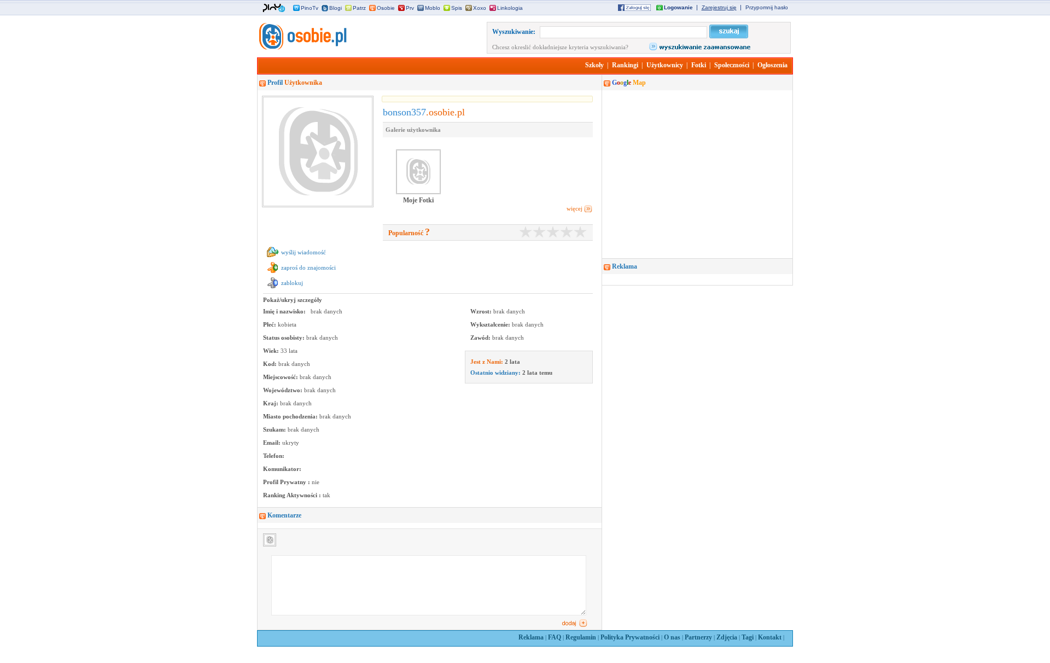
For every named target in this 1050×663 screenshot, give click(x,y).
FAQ (554, 637)
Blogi (335, 8)
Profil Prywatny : (287, 482)
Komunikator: (282, 469)
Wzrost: (481, 311)
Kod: (270, 363)
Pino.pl (273, 8)
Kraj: (271, 403)
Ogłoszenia (772, 65)
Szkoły (594, 65)
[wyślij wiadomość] (272, 257)
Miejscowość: (281, 377)
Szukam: (275, 429)
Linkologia (510, 8)
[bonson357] (302, 47)
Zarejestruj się (719, 7)
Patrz (359, 8)
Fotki (698, 65)
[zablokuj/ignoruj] (272, 288)
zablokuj (292, 283)
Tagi (748, 637)
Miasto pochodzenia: (291, 416)
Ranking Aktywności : (293, 495)
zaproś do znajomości (308, 267)
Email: (272, 442)
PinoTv (309, 8)
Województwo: (283, 390)
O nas (672, 637)
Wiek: (272, 350)
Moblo (432, 8)
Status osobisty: (284, 337)
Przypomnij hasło (766, 7)
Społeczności (731, 65)
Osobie (386, 8)
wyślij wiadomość (303, 252)
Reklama (531, 637)
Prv (410, 8)
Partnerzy (698, 637)
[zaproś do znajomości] (272, 273)
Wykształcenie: (491, 324)
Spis (456, 8)
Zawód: (481, 337)
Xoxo (479, 8)
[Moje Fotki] (418, 193)
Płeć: (270, 324)
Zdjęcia (726, 637)
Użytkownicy (664, 65)
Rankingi (625, 65)
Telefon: (273, 455)
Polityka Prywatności (630, 637)
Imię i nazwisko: (285, 311)
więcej (574, 208)
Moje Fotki (418, 200)
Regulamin (580, 637)
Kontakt (769, 637)
